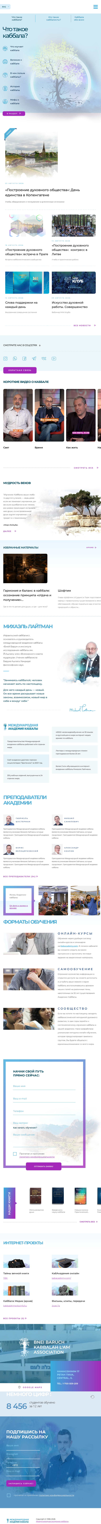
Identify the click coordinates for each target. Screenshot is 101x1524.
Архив (90, 547)
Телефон (11, 1462)
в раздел (12, 114)
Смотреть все (87, 1222)
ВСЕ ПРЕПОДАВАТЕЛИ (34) (19, 876)
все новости (83, 325)
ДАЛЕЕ (7, 531)
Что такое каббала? (17, 18)
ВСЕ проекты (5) (14, 1318)
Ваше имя (12, 1445)
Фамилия (12, 1454)
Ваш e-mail (13, 1471)
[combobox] (9, 1465)
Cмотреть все (84, 468)
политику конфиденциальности (37, 1157)
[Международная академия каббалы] (24, 359)
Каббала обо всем (79, 18)
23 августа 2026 (14, 183)
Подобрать (87, 1520)
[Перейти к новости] (27, 226)
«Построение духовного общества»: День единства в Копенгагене (42, 192)
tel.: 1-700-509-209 (67, 1383)
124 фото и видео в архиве (18, 907)
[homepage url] (48, 7)
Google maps (32, 1387)
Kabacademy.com (69, 946)
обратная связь (19, 370)
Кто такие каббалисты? (53, 18)
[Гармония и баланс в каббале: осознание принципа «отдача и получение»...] (29, 569)
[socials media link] (5, 359)
